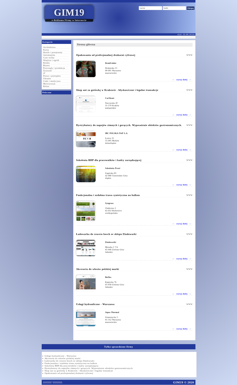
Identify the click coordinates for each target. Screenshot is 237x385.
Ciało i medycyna (51, 81)
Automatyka (49, 55)
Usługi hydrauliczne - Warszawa (60, 356)
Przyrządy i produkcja (54, 68)
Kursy (46, 50)
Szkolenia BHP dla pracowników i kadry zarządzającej (71, 366)
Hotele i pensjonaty (52, 52)
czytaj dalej (181, 80)
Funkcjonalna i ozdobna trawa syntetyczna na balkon (71, 363)
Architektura (49, 47)
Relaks (46, 63)
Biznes (46, 65)
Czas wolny (49, 58)
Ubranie (47, 78)
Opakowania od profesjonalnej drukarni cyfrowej (69, 373)
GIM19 (69, 12)
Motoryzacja (49, 84)
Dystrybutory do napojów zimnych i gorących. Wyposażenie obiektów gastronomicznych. (89, 368)
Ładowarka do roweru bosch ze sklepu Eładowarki (69, 361)
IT (44, 73)
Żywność (47, 71)
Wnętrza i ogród (51, 60)
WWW (189, 55)
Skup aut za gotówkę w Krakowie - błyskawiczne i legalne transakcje (79, 371)
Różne (46, 86)
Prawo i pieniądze (52, 76)
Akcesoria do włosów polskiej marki (63, 358)
